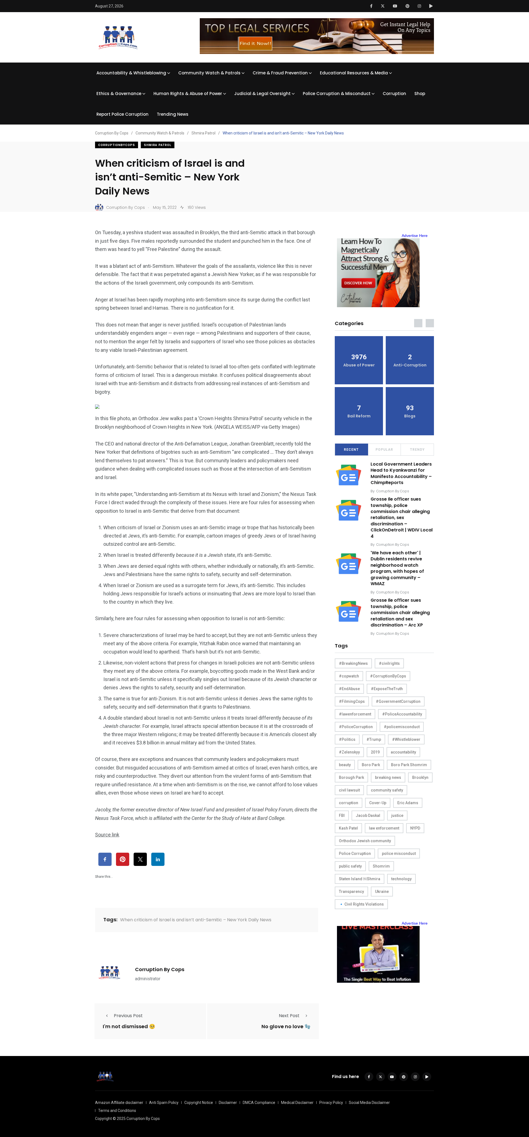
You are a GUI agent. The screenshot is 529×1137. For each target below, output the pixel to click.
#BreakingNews (353, 663)
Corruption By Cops (159, 969)
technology (401, 879)
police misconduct (399, 853)
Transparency (351, 891)
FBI (342, 815)
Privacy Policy (331, 1102)
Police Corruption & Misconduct (337, 93)
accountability (403, 752)
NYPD (415, 828)
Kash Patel (348, 828)
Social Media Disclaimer (369, 1102)
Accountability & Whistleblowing (131, 73)
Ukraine (382, 891)
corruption (348, 803)
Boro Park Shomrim (409, 765)
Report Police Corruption (122, 114)
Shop (419, 93)
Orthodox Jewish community (365, 841)
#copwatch (349, 676)
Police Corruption (355, 853)
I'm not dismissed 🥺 (129, 1026)
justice (397, 815)
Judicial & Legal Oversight (262, 93)
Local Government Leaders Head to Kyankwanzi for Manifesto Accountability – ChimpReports (401, 473)
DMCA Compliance (259, 1102)
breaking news (388, 777)
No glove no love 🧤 (286, 1026)
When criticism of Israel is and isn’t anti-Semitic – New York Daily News (195, 920)
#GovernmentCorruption (398, 701)
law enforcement (384, 828)
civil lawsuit (349, 790)
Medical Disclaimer (297, 1102)
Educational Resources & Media (354, 73)
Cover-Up (377, 803)
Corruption (394, 93)
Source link (107, 835)
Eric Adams (407, 803)
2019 (375, 752)
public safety (350, 866)
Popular (384, 450)
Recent (351, 450)
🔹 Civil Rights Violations (361, 904)
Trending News (172, 114)
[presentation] (418, 323)
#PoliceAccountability (402, 714)
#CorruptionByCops (388, 676)
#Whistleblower (406, 739)
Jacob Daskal (368, 815)
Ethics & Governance (118, 93)
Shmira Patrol (157, 145)
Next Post (289, 1015)
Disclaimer (228, 1102)
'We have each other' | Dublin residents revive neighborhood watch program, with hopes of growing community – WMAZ (397, 568)
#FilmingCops (352, 701)
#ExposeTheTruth (387, 689)
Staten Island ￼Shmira (359, 879)
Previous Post (128, 1015)
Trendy (417, 450)
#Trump (373, 739)
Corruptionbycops (116, 145)
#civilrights (389, 663)
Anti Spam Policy (164, 1102)
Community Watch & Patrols (209, 73)
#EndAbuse (349, 689)
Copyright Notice (198, 1102)
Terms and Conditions (117, 1110)
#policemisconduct (402, 727)
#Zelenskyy (349, 752)
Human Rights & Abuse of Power (187, 93)
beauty (345, 765)
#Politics (347, 739)
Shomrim (381, 866)
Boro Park (371, 765)
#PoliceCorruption (356, 727)
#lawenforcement (355, 714)
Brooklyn (420, 777)
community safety (387, 790)
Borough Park (351, 777)
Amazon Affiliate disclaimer (119, 1102)
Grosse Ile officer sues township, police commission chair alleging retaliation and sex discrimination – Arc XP (400, 612)
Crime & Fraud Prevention (280, 73)
